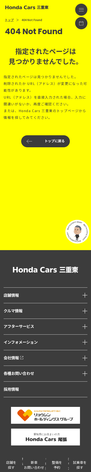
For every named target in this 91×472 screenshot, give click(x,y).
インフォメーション (21, 342)
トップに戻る (54, 141)
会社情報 (11, 358)
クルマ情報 (13, 311)
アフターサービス (19, 326)
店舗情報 (11, 295)
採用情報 (11, 389)
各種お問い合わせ (19, 373)
